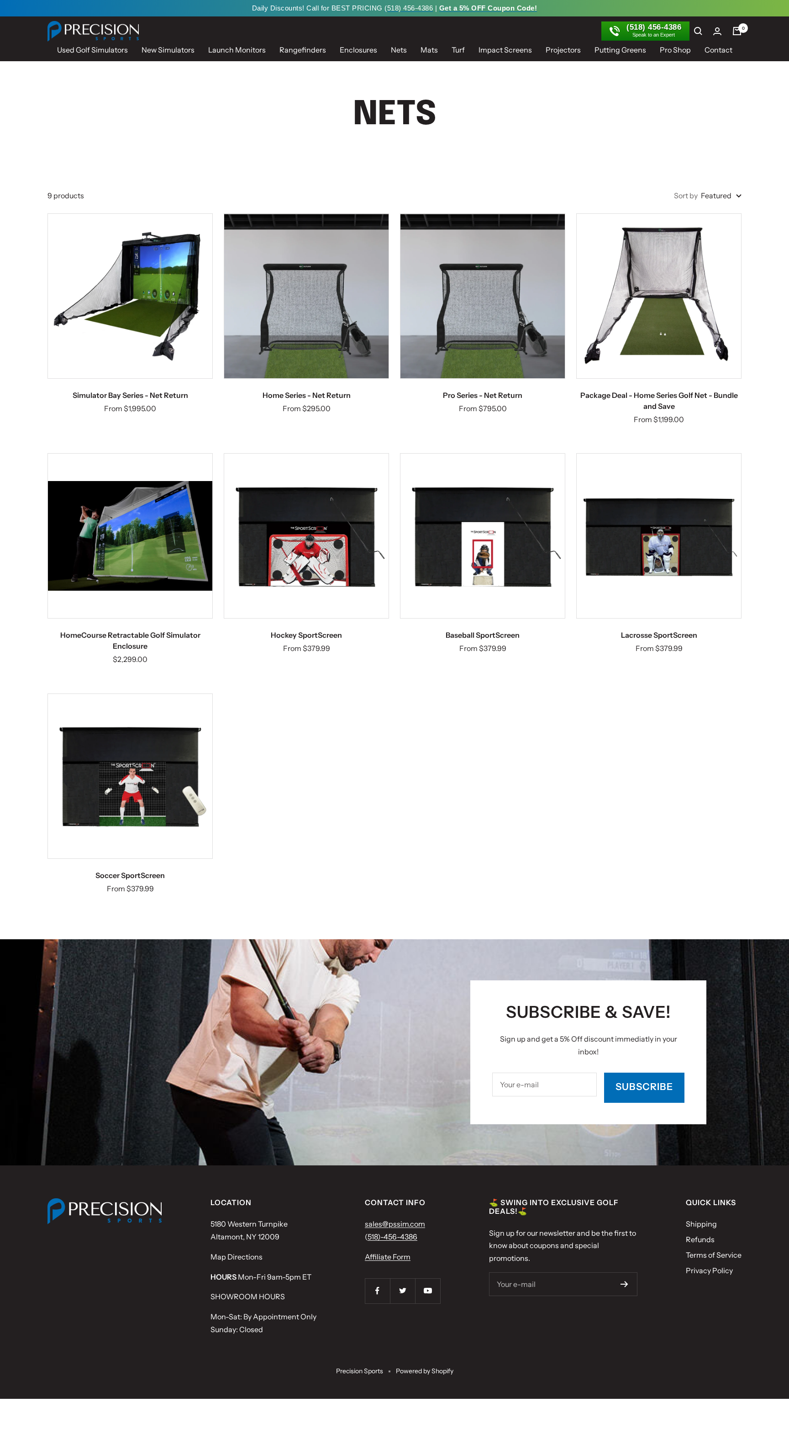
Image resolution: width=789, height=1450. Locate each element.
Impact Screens (505, 49)
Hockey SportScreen (306, 635)
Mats (429, 49)
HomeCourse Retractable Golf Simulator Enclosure (130, 640)
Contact (718, 49)
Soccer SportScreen (130, 875)
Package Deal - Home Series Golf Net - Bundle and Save (659, 401)
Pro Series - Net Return (482, 395)
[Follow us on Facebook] (377, 1290)
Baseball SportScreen (483, 635)
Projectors (563, 49)
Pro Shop (675, 49)
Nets (399, 49)
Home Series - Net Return (307, 395)
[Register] (624, 1284)
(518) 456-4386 (408, 8)
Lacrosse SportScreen (659, 635)
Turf (458, 49)
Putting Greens (620, 49)
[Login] (717, 31)
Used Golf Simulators (92, 49)
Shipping (701, 1223)
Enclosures (358, 49)
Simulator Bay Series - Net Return (130, 395)
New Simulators (168, 49)
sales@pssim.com (395, 1223)
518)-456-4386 (392, 1236)
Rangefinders (302, 49)
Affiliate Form (387, 1256)
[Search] (698, 31)
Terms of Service (714, 1254)
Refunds (700, 1239)
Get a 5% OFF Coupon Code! (488, 8)
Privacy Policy (709, 1270)
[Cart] (737, 31)
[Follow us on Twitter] (402, 1290)
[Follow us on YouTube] (427, 1290)
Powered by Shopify (424, 1371)
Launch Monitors (237, 49)
